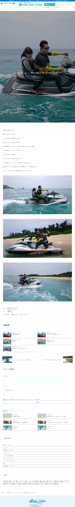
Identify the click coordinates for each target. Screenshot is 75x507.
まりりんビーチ (65, 481)
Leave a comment (24, 314)
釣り (21, 483)
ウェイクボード (20, 481)
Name (4, 385)
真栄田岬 (43, 481)
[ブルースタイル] (7, 3)
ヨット (15, 483)
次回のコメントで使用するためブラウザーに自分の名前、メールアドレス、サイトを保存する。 (22, 399)
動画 (4, 463)
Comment (5, 376)
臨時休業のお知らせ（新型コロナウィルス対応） (57, 416)
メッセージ (5, 447)
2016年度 (14, 428)
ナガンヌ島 (33, 483)
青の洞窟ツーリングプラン (8, 450)
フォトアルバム (6, 452)
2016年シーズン (50, 428)
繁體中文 (68, 4)
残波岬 (57, 481)
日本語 (58, 4)
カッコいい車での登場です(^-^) (52, 334)
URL (4, 394)
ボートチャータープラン (8, 458)
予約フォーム (50, 4)
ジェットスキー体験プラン (8, 455)
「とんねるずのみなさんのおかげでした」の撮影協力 (57, 422)
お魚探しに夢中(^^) (50, 341)
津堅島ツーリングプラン (37, 76)
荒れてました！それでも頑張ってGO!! (19, 348)
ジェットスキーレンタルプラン (9, 460)
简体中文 (63, 4)
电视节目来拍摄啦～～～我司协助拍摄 (20, 422)
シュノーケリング (30, 481)
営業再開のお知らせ (17, 416)
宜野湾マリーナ (8, 483)
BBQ (37, 481)
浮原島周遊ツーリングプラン (9, 466)
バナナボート (50, 481)
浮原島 (57, 483)
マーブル (12, 481)
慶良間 (26, 483)
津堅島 (10, 311)
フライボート (49, 483)
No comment (15, 314)
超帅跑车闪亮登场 (15, 334)
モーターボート (41, 483)
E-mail (4, 390)
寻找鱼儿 (14, 341)
